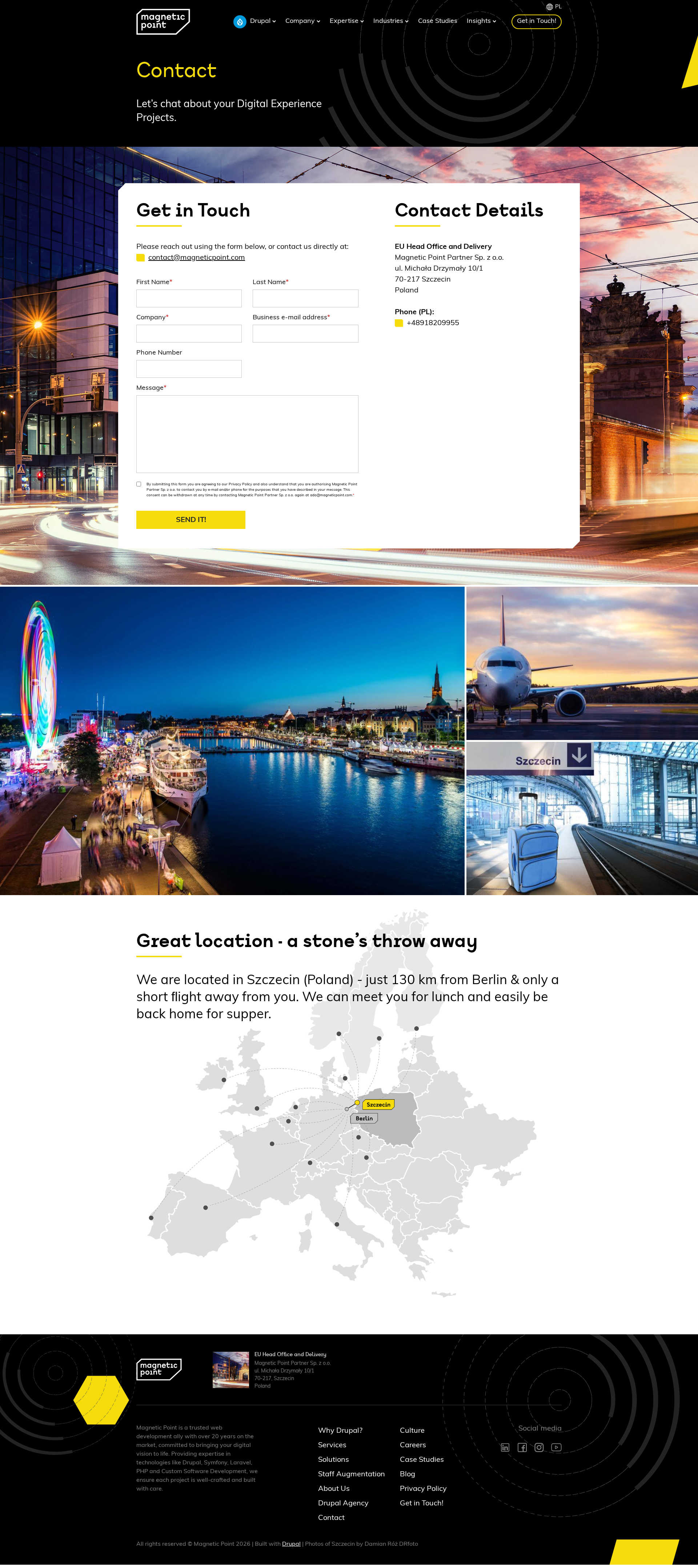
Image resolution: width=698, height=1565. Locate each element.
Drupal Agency (343, 1503)
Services (332, 1445)
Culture (412, 1430)
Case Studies (437, 21)
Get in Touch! (536, 21)
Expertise (345, 21)
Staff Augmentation (344, 1474)
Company (301, 21)
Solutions (333, 1459)
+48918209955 (433, 323)
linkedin (505, 1447)
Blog (407, 1474)
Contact (331, 1517)
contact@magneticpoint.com (196, 257)
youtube (556, 1447)
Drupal (261, 21)
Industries (389, 21)
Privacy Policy (423, 1488)
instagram (539, 1447)
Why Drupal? (340, 1430)
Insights (480, 21)
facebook (522, 1447)
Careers (413, 1445)
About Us (334, 1488)
